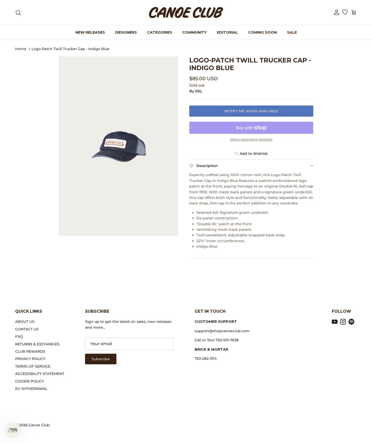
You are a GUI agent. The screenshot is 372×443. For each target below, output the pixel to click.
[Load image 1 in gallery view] (118, 146)
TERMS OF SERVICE (32, 366)
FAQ (19, 336)
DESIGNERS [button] (126, 32)
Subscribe (101, 359)
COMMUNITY (194, 32)
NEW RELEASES (90, 32)
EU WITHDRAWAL (31, 388)
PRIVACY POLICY (30, 358)
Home (20, 48)
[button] (337, 12)
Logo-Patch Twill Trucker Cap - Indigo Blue (71, 48)
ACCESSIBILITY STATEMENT (39, 373)
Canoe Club (39, 425)
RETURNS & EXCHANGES (37, 344)
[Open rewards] (12, 430)
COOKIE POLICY (29, 381)
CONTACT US (27, 329)
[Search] (18, 13)
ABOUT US (24, 321)
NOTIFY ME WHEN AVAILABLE (251, 111)
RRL (198, 91)
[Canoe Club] (186, 12)
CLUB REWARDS (30, 351)
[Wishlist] (344, 12)
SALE (292, 32)
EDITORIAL (227, 32)
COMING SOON (262, 32)
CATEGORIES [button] (159, 32)
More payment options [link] (251, 139)
